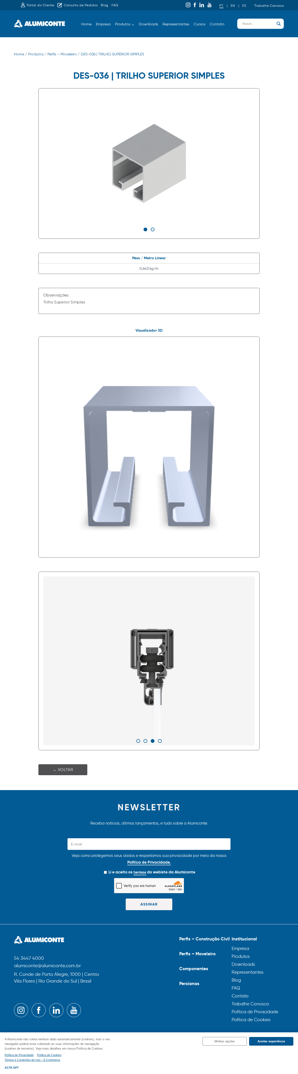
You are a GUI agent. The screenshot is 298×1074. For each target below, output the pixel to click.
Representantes (176, 24)
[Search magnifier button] (278, 23)
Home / (20, 54)
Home (86, 24)
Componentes (193, 968)
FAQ (115, 5)
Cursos (199, 24)
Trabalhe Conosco (269, 6)
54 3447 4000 (29, 958)
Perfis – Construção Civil (204, 939)
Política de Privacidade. (149, 862)
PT (221, 6)
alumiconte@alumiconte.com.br (47, 965)
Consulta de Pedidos (81, 5)
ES (244, 6)
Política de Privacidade (255, 1011)
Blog (104, 5)
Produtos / (37, 54)
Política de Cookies (251, 1019)
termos (139, 872)
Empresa (103, 24)
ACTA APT (12, 1067)
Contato (217, 24)
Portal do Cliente (40, 5)
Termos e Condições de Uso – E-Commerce (32, 1060)
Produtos (241, 956)
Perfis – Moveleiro (197, 953)
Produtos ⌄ (124, 24)
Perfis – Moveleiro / (63, 54)
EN (233, 6)
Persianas (189, 983)
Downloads (148, 24)
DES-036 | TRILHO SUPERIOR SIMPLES (112, 54)
